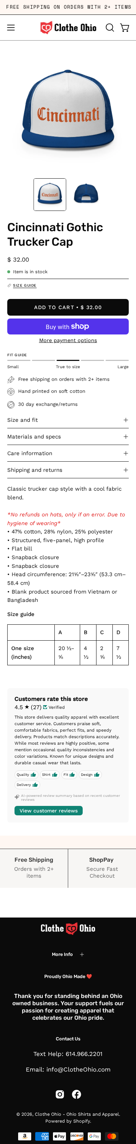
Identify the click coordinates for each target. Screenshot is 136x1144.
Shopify (81, 1121)
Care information (29, 453)
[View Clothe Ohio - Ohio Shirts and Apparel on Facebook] (76, 1094)
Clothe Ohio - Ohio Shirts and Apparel (77, 1114)
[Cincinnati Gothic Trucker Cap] (49, 194)
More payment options (68, 340)
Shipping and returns (34, 470)
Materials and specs (34, 436)
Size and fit (22, 420)
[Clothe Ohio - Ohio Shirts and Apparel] (68, 27)
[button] (109, 27)
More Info (62, 954)
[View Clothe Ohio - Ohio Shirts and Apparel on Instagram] (59, 1094)
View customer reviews (49, 811)
